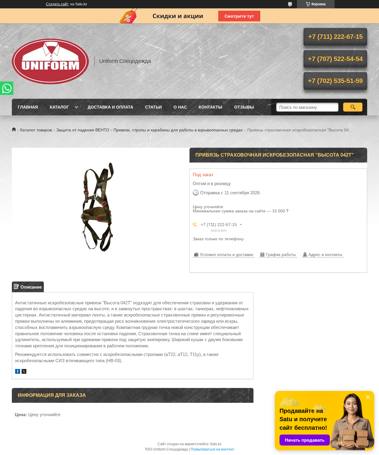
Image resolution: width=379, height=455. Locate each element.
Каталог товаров (36, 130)
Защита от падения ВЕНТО (82, 130)
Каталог (59, 107)
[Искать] (352, 107)
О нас (180, 107)
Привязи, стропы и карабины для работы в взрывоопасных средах (178, 130)
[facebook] (17, 372)
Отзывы (244, 107)
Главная (28, 107)
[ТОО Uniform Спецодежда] (50, 61)
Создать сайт (57, 4)
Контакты (210, 107)
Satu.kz (215, 444)
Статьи (153, 107)
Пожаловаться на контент (213, 449)
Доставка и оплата (110, 107)
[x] (24, 372)
